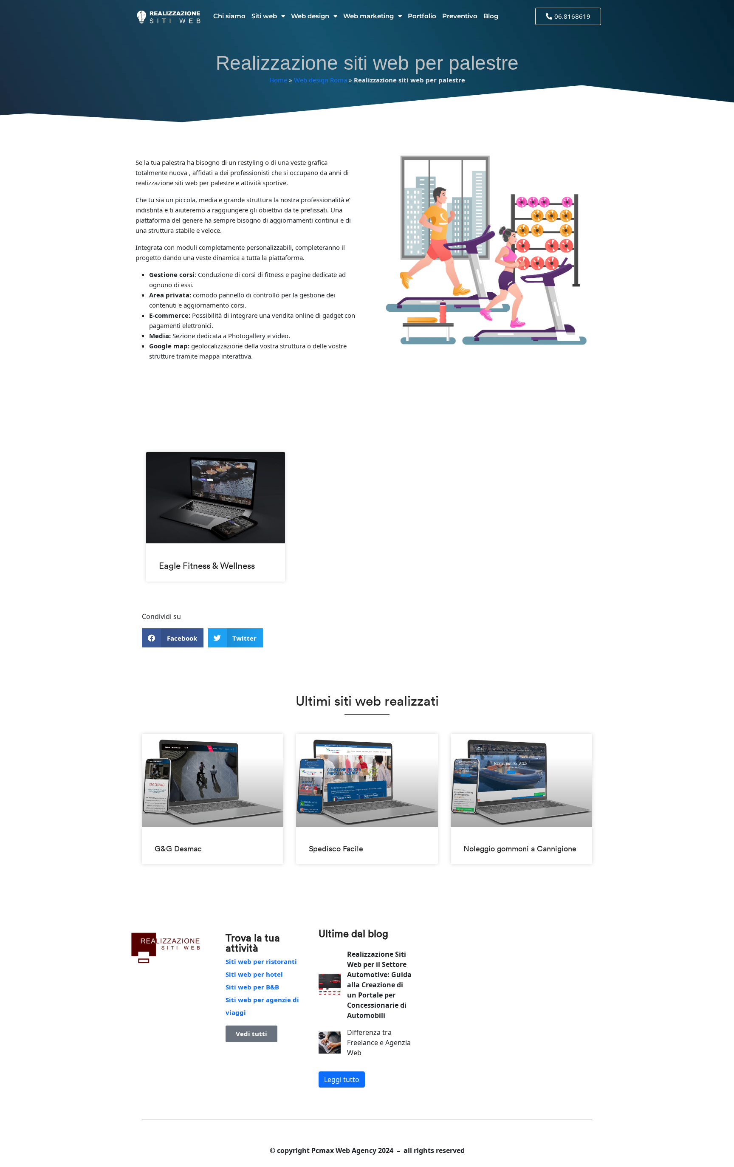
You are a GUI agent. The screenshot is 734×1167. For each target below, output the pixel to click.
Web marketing (368, 16)
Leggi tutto (341, 1079)
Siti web (264, 16)
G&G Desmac (178, 848)
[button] (172, 637)
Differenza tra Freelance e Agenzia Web (379, 1042)
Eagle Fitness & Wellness (207, 565)
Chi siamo (229, 16)
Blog (490, 16)
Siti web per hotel (254, 974)
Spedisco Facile (336, 848)
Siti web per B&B (252, 987)
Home (278, 80)
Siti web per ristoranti (261, 961)
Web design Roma (320, 80)
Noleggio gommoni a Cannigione (519, 848)
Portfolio (422, 16)
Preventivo (459, 16)
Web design (310, 16)
